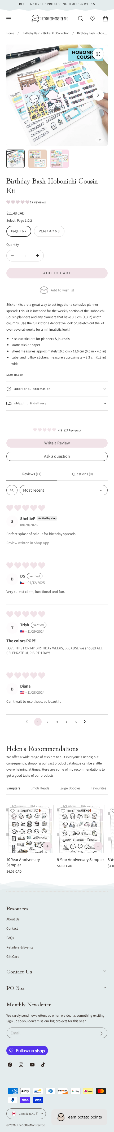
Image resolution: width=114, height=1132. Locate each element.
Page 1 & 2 (19, 231)
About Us (13, 919)
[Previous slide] (15, 95)
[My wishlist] (92, 18)
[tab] (15, 159)
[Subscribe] (101, 1033)
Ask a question (57, 456)
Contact (12, 928)
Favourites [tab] (98, 788)
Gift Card (12, 956)
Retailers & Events (19, 947)
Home (10, 33)
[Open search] (11, 490)
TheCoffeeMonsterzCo (31, 1125)
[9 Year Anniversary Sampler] (81, 829)
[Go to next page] (86, 721)
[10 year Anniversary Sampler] (30, 829)
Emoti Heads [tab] (39, 788)
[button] (9, 18)
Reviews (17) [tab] (31, 473)
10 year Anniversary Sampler (23, 862)
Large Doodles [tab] (70, 788)
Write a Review (57, 443)
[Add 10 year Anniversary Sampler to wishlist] (12, 810)
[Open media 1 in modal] (98, 54)
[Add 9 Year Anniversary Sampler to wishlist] (63, 810)
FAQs (10, 937)
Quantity (12, 244)
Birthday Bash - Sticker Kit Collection (46, 33)
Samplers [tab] (13, 788)
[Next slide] (98, 95)
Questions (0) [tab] (82, 473)
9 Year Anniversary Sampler (80, 859)
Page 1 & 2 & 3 (49, 231)
